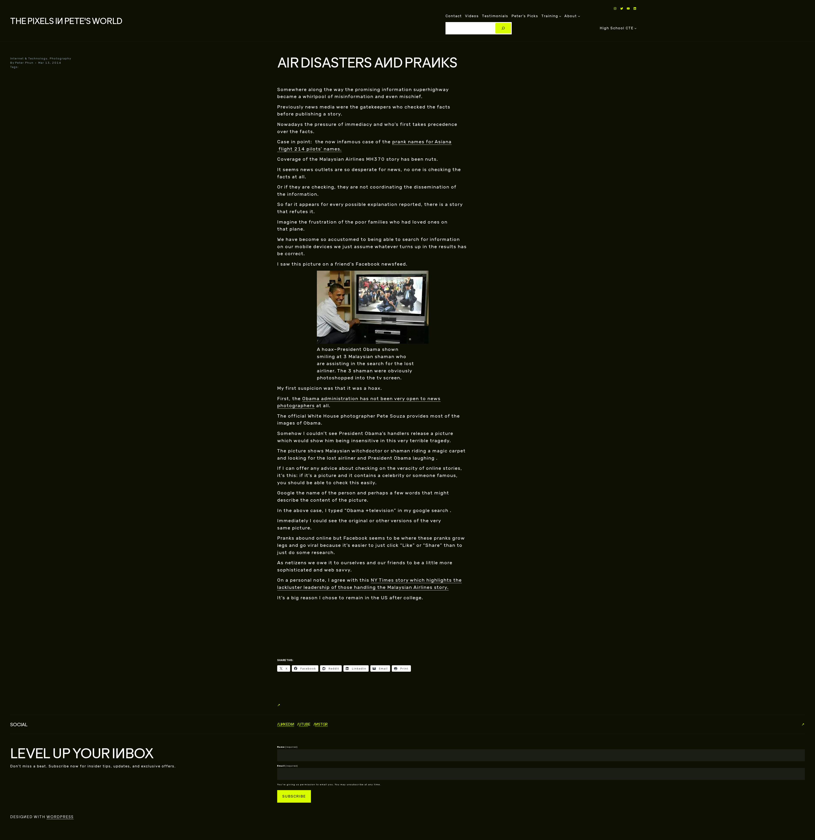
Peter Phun (24, 62)
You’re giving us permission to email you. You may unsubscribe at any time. (329, 784)
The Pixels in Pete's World (66, 20)
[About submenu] (579, 16)
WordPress (60, 817)
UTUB (303, 724)
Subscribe (294, 796)
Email (287, 766)
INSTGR (321, 724)
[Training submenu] (560, 16)
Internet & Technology (29, 58)
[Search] (503, 28)
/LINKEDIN (285, 724)
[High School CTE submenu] (635, 28)
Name (287, 747)
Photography (60, 58)
